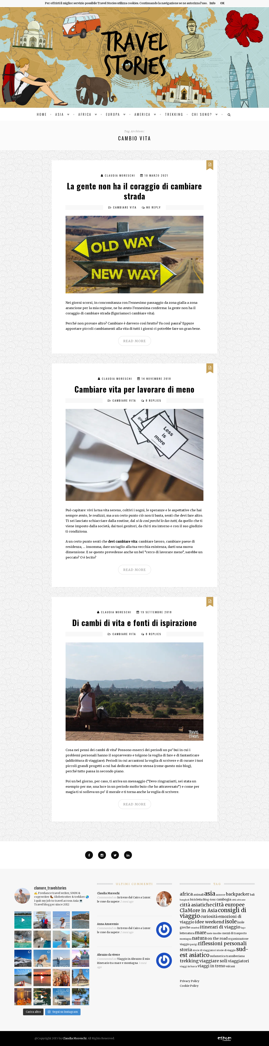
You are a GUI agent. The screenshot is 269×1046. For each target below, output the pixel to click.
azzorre (220, 894)
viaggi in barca (188, 966)
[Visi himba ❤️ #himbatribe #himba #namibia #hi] (61, 977)
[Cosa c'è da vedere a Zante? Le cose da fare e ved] (23, 939)
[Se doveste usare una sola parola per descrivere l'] (42, 996)
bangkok (184, 900)
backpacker (237, 894)
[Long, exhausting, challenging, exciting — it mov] (42, 919)
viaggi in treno (211, 966)
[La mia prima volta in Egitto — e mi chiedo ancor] (42, 958)
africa (186, 894)
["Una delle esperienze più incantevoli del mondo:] (80, 996)
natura (199, 938)
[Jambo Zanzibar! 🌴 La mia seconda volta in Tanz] (61, 919)
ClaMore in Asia (198, 910)
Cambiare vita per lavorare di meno (134, 389)
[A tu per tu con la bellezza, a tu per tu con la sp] (42, 939)
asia (209, 893)
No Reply (153, 207)
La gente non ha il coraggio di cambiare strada (134, 191)
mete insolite (214, 933)
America (142, 114)
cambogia (223, 899)
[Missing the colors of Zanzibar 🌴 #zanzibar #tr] (23, 919)
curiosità (209, 916)
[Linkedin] (128, 855)
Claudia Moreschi (120, 175)
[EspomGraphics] (224, 1038)
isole (231, 921)
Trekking (174, 114)
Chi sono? (202, 114)
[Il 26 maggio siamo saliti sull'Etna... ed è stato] (23, 958)
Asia (59, 114)
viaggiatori (238, 961)
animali (198, 894)
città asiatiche (196, 905)
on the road (217, 938)
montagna (185, 939)
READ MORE (134, 341)
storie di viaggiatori (204, 950)
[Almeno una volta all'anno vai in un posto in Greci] (61, 939)
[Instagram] (102, 855)
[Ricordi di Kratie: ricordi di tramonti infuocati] (42, 977)
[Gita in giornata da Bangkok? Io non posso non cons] (80, 977)
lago (243, 927)
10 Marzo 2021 (156, 175)
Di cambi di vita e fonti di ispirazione (134, 623)
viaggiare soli (213, 961)
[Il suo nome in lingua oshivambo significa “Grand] (61, 996)
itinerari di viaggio (220, 927)
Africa (85, 114)
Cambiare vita (125, 207)
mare (200, 932)
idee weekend (209, 922)
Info (212, 3)
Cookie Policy (189, 986)
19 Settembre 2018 (156, 612)
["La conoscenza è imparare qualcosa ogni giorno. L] (80, 958)
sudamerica (217, 956)
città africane (239, 900)
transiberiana (235, 956)
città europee (228, 904)
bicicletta (196, 899)
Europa (113, 114)
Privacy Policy (189, 981)
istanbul (195, 927)
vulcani (230, 966)
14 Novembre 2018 (156, 378)
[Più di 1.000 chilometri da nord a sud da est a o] (80, 919)
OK (222, 3)
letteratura (187, 933)
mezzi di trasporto (234, 933)
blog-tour (209, 899)
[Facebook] (89, 855)
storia (186, 949)
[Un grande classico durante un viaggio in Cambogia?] (23, 977)
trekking (189, 961)
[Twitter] (115, 855)
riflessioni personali (222, 943)
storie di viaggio (226, 950)
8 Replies (153, 400)
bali (252, 894)
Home (42, 114)
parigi (193, 944)
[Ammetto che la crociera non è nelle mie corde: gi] (61, 958)
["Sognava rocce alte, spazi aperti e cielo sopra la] (80, 939)
